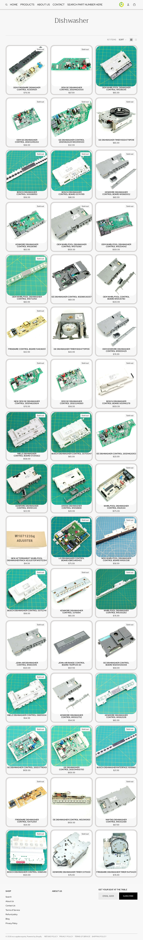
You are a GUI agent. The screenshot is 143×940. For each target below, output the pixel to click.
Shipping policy (99, 936)
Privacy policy (66, 936)
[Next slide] (43, 66)
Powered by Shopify (34, 936)
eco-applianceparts (19, 936)
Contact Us (10, 905)
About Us (10, 901)
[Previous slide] (11, 66)
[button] (123, 40)
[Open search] (6, 5)
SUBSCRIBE (128, 896)
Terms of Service (13, 910)
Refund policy (11, 914)
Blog (7, 919)
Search (9, 897)
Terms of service (82, 936)
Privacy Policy (11, 923)
